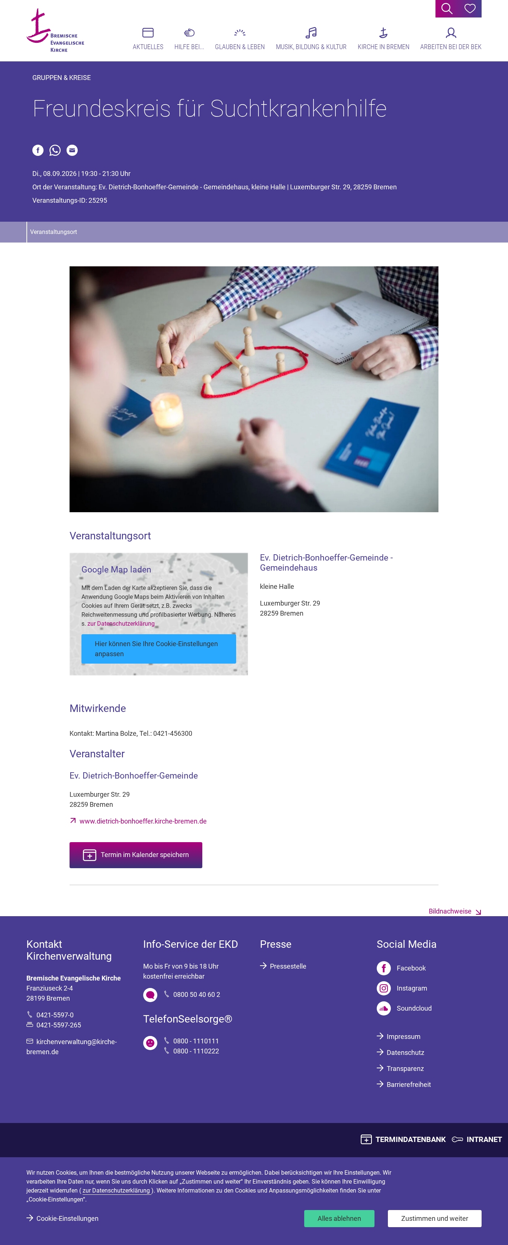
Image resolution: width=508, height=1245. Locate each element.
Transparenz (405, 1068)
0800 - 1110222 (196, 1051)
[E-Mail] (72, 150)
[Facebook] (38, 150)
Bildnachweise (450, 911)
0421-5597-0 (55, 1015)
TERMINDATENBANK (411, 1139)
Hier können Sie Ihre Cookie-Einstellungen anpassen (156, 649)
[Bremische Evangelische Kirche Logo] (55, 30)
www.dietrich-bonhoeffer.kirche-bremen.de (143, 821)
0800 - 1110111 (196, 1041)
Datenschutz (405, 1052)
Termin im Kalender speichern (145, 855)
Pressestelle (288, 966)
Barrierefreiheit (409, 1084)
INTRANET (484, 1139)
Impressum (404, 1036)
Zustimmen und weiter (434, 1218)
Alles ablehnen (339, 1218)
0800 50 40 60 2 (196, 994)
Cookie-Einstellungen (67, 1218)
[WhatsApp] (55, 150)
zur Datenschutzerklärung (121, 623)
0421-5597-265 (58, 1025)
